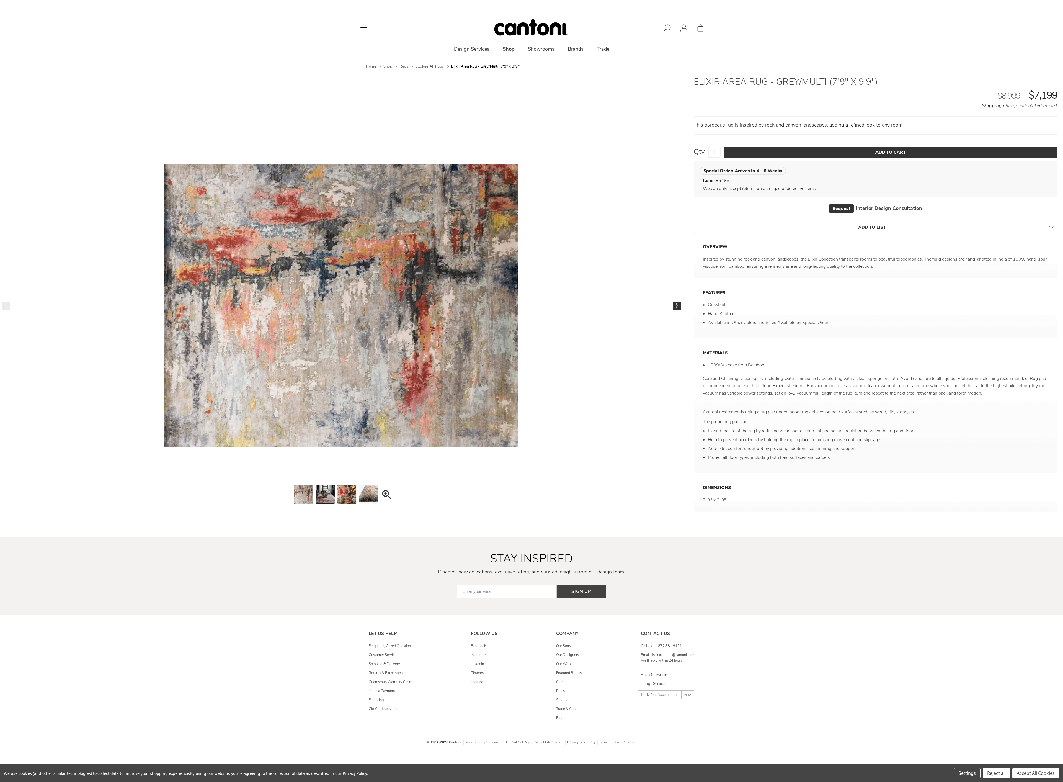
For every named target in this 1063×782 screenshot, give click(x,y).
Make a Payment (382, 690)
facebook (478, 646)
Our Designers (567, 654)
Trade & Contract (569, 708)
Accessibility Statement (483, 742)
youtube (477, 682)
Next (677, 306)
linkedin (477, 664)
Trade (603, 49)
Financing (376, 700)
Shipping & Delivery (384, 664)
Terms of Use (609, 742)
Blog (560, 718)
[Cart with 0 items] (700, 29)
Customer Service (382, 654)
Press (560, 690)
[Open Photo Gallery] (386, 495)
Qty (699, 151)
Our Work (563, 664)
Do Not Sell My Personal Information (534, 742)
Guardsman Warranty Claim (390, 682)
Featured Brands (569, 672)
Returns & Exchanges (386, 672)
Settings (967, 773)
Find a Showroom (654, 674)
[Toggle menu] (364, 28)
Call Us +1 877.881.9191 (661, 646)
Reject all (996, 773)
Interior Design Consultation (877, 208)
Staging (562, 700)
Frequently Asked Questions (390, 646)
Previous (6, 306)
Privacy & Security (581, 742)
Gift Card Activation (384, 708)
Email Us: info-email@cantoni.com (667, 654)
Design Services (653, 683)
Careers (562, 682)
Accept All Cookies (1036, 773)
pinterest (478, 672)
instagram (479, 654)
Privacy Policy (355, 773)
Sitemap (630, 742)
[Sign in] (683, 29)
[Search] (667, 29)
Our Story (563, 646)
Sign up (581, 591)
